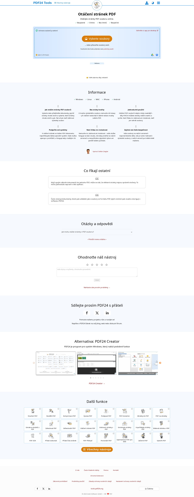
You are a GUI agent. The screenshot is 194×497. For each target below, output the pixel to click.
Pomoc (106, 470)
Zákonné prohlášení (60, 481)
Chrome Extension (97, 476)
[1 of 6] (91, 378)
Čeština (150, 489)
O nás (77, 470)
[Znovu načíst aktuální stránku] (97, 5)
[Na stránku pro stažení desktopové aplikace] (147, 3)
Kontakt (116, 470)
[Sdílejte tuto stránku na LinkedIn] (107, 313)
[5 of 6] (101, 378)
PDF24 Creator (96, 383)
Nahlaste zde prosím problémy (96, 287)
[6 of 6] (103, 378)
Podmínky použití (78, 481)
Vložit (97, 280)
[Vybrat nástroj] (158, 3)
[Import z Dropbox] (157, 55)
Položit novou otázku (97, 239)
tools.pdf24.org (97, 489)
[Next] (160, 363)
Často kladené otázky (91, 470)
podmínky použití (108, 49)
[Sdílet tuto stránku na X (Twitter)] (97, 313)
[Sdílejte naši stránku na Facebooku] (86, 313)
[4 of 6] (98, 378)
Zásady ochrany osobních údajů (100, 481)
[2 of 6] (93, 378)
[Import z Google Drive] (152, 55)
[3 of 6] (96, 378)
